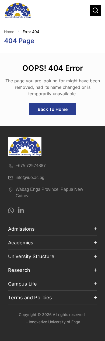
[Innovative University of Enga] (17, 10)
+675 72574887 (31, 165)
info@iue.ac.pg (30, 177)
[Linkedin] (21, 210)
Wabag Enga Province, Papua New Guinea (49, 192)
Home (9, 31)
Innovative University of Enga (54, 321)
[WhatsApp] (11, 210)
